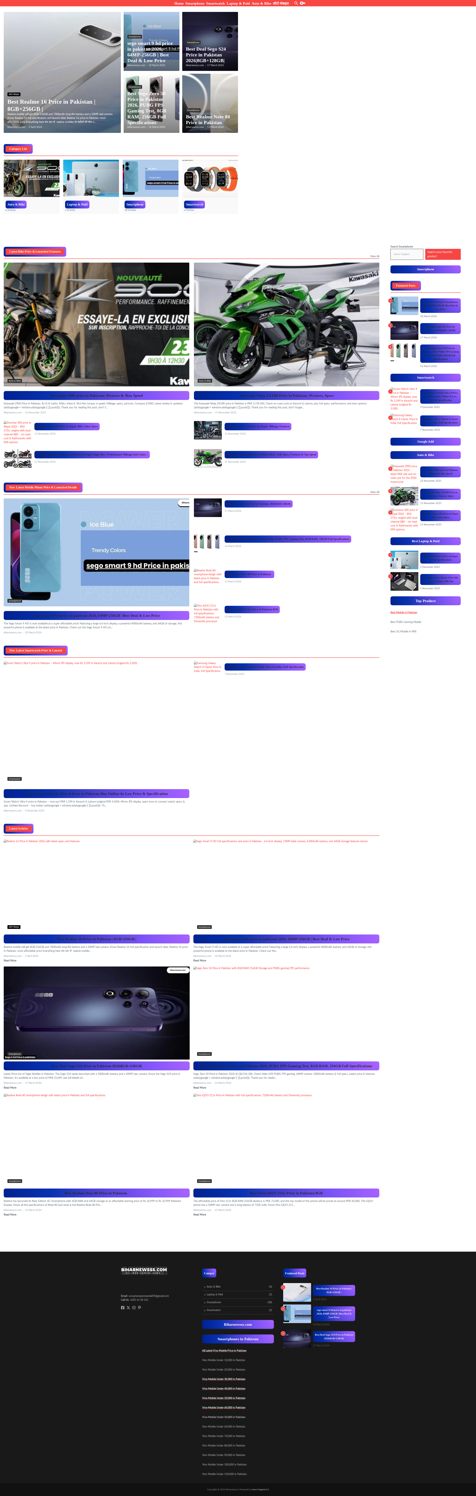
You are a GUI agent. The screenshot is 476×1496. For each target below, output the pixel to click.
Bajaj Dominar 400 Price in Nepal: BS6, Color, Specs (67, 426)
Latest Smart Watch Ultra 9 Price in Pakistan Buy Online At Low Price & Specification (96, 794)
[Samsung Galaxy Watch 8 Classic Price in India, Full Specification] (208, 670)
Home (179, 3)
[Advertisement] (71, 231)
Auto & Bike (261, 3)
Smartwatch (215, 3)
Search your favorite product (439, 254)
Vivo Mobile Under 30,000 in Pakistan (223, 1379)
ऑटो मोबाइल (281, 3)
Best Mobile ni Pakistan (403, 612)
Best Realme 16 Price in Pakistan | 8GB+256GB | (96, 939)
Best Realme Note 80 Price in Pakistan (249, 574)
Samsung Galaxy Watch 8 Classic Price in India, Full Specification (265, 667)
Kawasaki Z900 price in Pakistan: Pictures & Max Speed (96, 395)
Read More (10, 960)
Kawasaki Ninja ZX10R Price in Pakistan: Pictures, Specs (286, 395)
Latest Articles (18, 828)
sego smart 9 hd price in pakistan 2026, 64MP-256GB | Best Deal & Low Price (96, 615)
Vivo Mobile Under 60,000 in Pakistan (223, 1407)
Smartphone (194, 3)
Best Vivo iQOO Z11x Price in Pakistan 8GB (252, 609)
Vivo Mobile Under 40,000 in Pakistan (223, 1388)
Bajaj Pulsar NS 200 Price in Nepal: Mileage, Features (258, 426)
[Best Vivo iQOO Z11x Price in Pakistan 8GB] (208, 613)
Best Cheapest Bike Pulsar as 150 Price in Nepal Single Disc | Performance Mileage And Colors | (92, 454)
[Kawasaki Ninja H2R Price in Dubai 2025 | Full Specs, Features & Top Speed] (208, 458)
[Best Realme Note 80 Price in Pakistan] (208, 578)
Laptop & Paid (238, 3)
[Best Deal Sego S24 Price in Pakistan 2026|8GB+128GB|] (208, 507)
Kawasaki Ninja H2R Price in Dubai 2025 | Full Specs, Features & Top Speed (271, 454)
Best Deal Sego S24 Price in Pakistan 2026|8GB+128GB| (206, 54)
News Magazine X (260, 1489)
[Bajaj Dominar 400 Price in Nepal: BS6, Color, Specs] (18, 432)
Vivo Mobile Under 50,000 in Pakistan (223, 1398)
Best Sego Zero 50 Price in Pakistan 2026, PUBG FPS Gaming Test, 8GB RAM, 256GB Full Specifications (288, 539)
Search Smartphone (401, 246)
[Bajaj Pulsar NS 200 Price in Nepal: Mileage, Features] (208, 430)
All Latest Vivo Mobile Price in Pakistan (224, 1351)
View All (374, 256)
